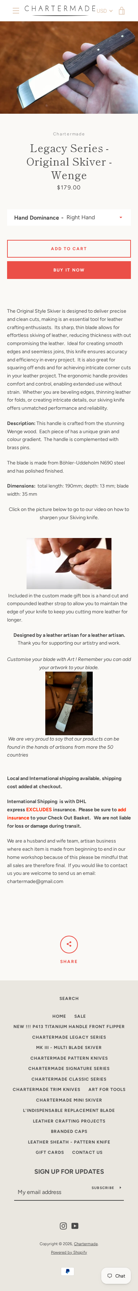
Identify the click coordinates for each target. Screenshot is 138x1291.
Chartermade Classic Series (69, 1079)
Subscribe (103, 1187)
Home (59, 1016)
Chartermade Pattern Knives (69, 1058)
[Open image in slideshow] (69, 67)
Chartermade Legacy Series (69, 1037)
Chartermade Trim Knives (46, 1089)
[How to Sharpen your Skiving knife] (69, 588)
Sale (80, 1016)
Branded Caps (69, 1131)
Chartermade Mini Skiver (69, 1100)
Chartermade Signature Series (69, 1068)
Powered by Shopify (69, 1252)
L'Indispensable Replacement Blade (69, 1110)
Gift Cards (50, 1152)
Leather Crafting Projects (69, 1121)
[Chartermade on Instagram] (63, 1226)
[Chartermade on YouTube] (75, 1226)
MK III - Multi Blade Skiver (69, 1047)
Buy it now (69, 270)
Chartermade (86, 1243)
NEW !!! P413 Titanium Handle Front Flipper (69, 1026)
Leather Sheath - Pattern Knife (69, 1142)
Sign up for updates (69, 1172)
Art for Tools (107, 1089)
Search (69, 998)
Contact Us (87, 1152)
